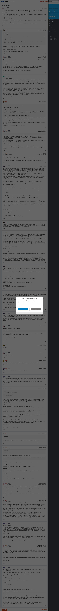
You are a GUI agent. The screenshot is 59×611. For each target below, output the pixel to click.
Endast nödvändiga (36, 309)
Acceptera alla (23, 309)
